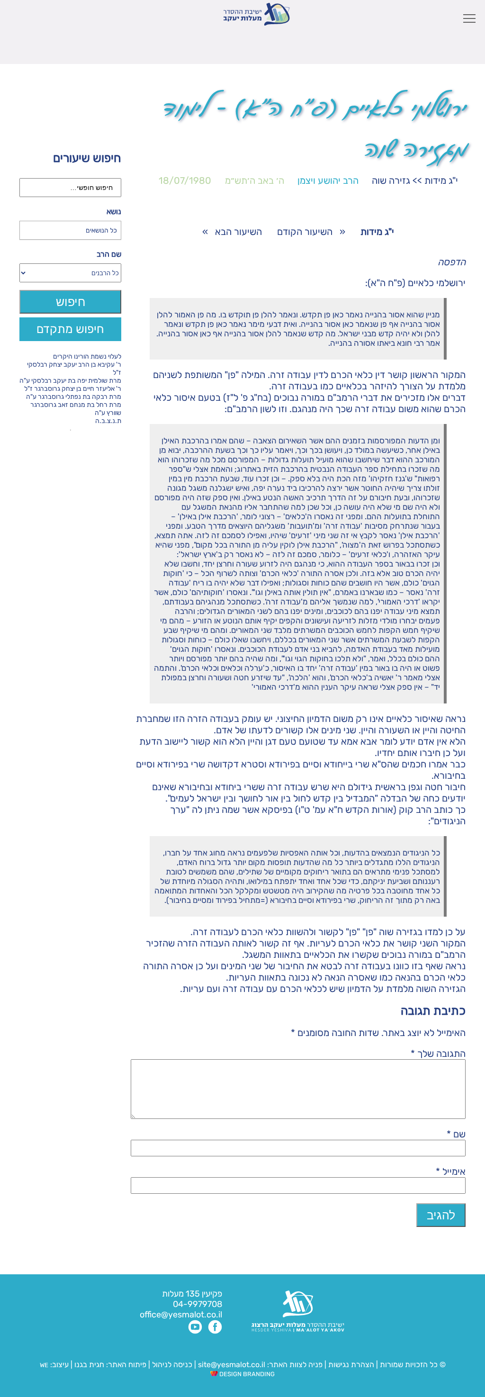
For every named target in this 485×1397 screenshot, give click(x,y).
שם (456, 1134)
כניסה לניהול (172, 1364)
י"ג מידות (441, 180)
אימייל (451, 1171)
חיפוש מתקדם (70, 329)
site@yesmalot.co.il (231, 1364)
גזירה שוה (391, 180)
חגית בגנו (88, 1364)
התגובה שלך (438, 1053)
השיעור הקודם (304, 231)
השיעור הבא (238, 231)
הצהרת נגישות (351, 1364)
